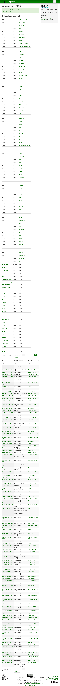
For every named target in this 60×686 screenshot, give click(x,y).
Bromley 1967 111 (32, 389)
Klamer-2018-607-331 (7, 523)
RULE (20, 203)
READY (20, 171)
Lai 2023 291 (31, 543)
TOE (20, 84)
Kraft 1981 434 (31, 533)
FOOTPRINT (22, 81)
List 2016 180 (31, 556)
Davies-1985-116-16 (7, 417)
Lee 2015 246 (31, 551)
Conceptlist (31, 360)
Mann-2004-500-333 (7, 580)
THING (20, 142)
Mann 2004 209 (32, 576)
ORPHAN (21, 57)
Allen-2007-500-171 (7, 370)
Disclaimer (55, 676)
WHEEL (20, 136)
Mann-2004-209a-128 (7, 576)
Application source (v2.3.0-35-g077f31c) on (52, 678)
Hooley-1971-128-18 (7, 494)
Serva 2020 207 (32, 663)
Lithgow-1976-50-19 (7, 567)
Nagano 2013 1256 (33, 599)
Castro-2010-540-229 (7, 404)
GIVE (3, 308)
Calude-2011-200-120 (7, 398)
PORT (20, 139)
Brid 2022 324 (31, 386)
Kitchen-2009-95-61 (7, 521)
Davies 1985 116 (32, 417)
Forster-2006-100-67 (7, 455)
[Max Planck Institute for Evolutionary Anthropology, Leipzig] (5, 677)
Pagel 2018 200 (32, 613)
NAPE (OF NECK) (23, 75)
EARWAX (21, 72)
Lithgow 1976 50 (32, 567)
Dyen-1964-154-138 (7, 443)
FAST (20, 261)
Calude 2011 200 (32, 398)
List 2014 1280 (31, 554)
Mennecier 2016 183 (33, 589)
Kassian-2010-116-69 (7, 505)
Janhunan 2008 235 (33, 501)
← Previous (18, 355)
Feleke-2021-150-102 (7, 452)
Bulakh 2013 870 (32, 396)
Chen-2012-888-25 (6, 410)
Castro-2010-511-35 (7, 400)
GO (3, 290)
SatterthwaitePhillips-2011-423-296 (7, 653)
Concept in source (19, 360)
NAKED (20, 95)
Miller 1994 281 (32, 593)
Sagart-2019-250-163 (7, 646)
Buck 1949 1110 (32, 393)
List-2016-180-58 (6, 556)
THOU (3, 276)
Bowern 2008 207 (32, 379)
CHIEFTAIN (21, 69)
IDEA (20, 191)
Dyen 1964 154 (32, 443)
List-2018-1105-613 (7, 560)
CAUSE (20, 194)
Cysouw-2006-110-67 (7, 415)
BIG (3, 314)
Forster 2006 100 (32, 455)
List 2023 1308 (31, 564)
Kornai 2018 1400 (32, 529)
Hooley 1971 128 (32, 494)
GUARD (21, 212)
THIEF (20, 218)
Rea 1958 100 (31, 630)
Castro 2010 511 (32, 400)
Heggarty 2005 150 (33, 488)
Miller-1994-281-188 (7, 593)
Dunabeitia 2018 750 (33, 433)
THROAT (21, 78)
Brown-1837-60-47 (6, 391)
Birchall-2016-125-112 (7, 374)
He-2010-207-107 (6, 485)
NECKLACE (21, 101)
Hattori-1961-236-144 (7, 479)
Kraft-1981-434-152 (7, 533)
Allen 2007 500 (31, 370)
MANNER (21, 31)
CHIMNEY (21, 110)
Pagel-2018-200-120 (7, 613)
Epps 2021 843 (32, 450)
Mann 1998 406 (32, 574)
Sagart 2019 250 (32, 646)
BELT (20, 98)
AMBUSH (21, 215)
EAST (20, 151)
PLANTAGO (22, 37)
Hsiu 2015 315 (31, 496)
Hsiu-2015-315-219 (7, 496)
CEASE (20, 168)
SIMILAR (21, 162)
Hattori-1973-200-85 (7, 483)
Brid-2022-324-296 (6, 386)
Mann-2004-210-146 (7, 578)
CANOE (4, 302)
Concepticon (10, 1)
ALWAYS (21, 174)
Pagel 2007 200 (32, 610)
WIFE (20, 52)
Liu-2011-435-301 (6, 569)
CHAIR (20, 116)
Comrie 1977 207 (32, 412)
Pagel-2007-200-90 (7, 610)
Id (2, 360)
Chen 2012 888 (32, 410)
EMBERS (21, 49)
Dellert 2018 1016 (32, 427)
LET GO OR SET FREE (24, 145)
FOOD (20, 223)
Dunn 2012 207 (32, 441)
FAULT (20, 189)
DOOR (20, 226)
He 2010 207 (31, 485)
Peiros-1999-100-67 (7, 615)
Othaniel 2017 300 (32, 607)
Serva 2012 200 (32, 660)
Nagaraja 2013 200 (33, 603)
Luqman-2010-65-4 (7, 571)
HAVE (3, 305)
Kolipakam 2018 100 (33, 525)
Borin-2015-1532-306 (7, 376)
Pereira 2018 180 (32, 617)
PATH (20, 130)
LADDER (21, 113)
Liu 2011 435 (31, 569)
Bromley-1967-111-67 (7, 389)
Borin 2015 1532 (32, 376)
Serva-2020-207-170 (7, 663)
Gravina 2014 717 (32, 460)
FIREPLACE (22, 107)
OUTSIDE (21, 148)
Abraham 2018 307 (33, 366)
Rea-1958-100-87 (6, 630)
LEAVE (20, 124)
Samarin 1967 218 (32, 649)
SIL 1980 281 (31, 642)
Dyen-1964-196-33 (6, 445)
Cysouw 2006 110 (32, 415)
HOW (20, 197)
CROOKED (21, 157)
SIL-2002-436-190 (6, 644)
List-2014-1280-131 (7, 554)
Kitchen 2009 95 (32, 521)
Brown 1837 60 (32, 391)
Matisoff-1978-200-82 (7, 583)
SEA (20, 28)
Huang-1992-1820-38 (7, 498)
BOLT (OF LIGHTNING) (24, 46)
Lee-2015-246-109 (6, 551)
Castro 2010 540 (32, 404)
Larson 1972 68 (32, 549)
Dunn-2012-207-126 (7, 441)
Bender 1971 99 (32, 372)
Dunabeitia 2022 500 (33, 437)
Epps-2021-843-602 (7, 450)
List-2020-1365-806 (7, 562)
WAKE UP (21, 87)
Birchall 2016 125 (32, 374)
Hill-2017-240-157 (6, 492)
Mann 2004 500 (32, 580)
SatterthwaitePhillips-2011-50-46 (7, 657)
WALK (20, 122)
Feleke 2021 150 (32, 452)
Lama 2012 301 (32, 545)
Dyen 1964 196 (32, 445)
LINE (20, 159)
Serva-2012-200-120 (7, 660)
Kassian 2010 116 (32, 505)
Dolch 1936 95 (31, 431)
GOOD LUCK (22, 177)
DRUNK (20, 92)
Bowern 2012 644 (32, 383)
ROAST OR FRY (6, 285)
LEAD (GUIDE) (22, 127)
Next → (17, 357)
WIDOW (21, 60)
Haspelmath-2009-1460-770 (6, 476)
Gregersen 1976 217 (33, 464)
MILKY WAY (22, 23)
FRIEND (21, 206)
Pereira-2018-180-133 (7, 617)
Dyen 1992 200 (32, 448)
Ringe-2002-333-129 (7, 636)
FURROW (21, 119)
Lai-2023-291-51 (6, 543)
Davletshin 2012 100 (33, 419)
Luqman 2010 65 (32, 571)
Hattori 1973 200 (32, 483)
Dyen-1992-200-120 (7, 448)
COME (3, 293)
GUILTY (21, 186)
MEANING (21, 40)
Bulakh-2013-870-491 (7, 396)
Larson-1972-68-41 (7, 549)
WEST (20, 154)
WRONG (21, 183)
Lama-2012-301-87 (7, 545)
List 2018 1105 (31, 560)
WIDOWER (21, 63)
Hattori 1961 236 (32, 479)
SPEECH (21, 200)
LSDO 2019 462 (32, 541)
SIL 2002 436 (31, 644)
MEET (20, 209)
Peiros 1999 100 (32, 615)
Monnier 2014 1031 (33, 595)
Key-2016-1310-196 (7, 508)
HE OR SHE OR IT (6, 279)
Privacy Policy (55, 675)
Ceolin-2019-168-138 (7, 408)
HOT (3, 317)
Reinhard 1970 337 (33, 632)
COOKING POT (6, 288)
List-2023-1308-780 (7, 564)
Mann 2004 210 (32, 578)
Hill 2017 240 (31, 492)
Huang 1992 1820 (32, 498)
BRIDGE (21, 133)
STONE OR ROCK (23, 43)
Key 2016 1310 (32, 508)
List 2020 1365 (31, 562)
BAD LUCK (21, 180)
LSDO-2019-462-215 (7, 541)
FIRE (3, 273)
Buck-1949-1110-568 (7, 393)
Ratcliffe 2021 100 (32, 627)
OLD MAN (21, 55)
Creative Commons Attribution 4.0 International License (34, 684)
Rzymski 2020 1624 (33, 638)
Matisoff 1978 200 (32, 583)
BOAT (3, 299)
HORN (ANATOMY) (7, 282)
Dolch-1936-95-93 (6, 431)
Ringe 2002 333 (32, 636)
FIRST (20, 165)
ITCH (20, 90)
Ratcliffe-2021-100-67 (7, 627)
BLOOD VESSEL (23, 66)
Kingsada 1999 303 (33, 517)
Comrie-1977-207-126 (7, 412)
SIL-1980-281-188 (6, 642)
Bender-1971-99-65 (7, 372)
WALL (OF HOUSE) (23, 104)
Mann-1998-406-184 (7, 574)
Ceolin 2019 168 (32, 408)
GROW (4, 311)
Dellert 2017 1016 (32, 423)
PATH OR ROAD (23, 20)
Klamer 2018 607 (32, 523)
